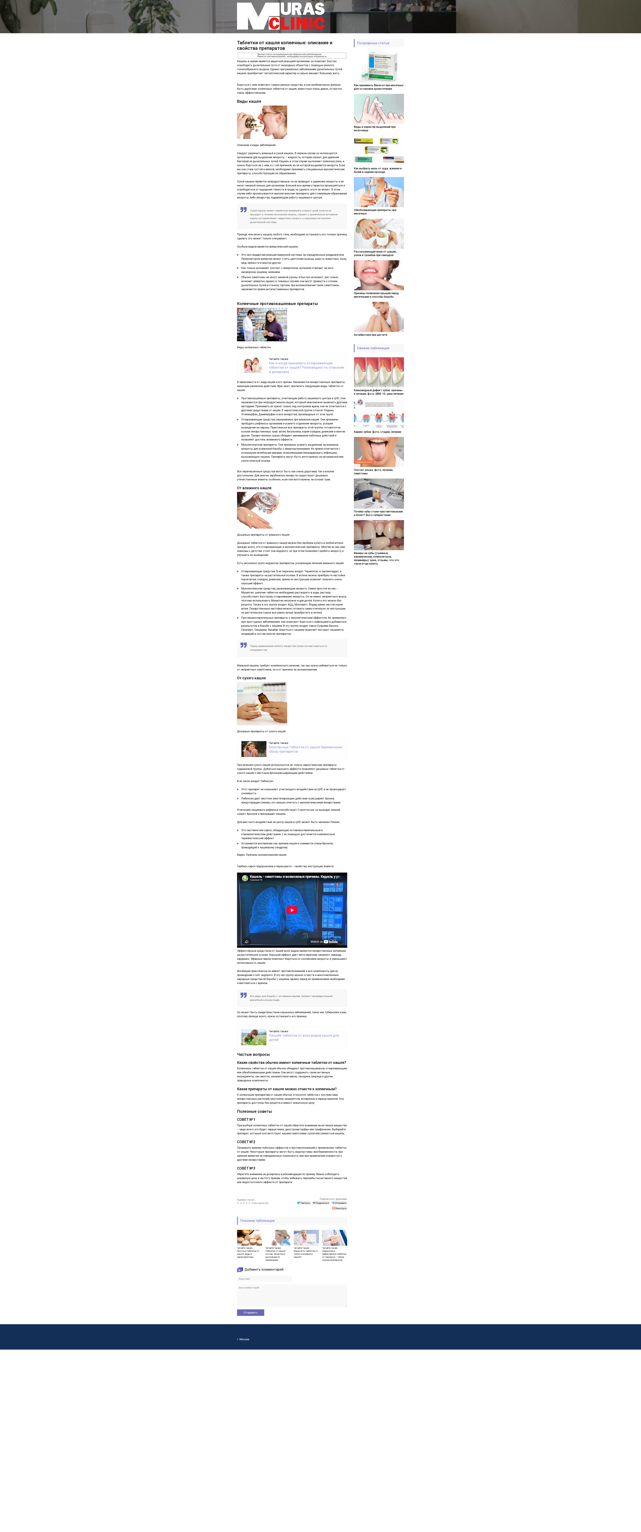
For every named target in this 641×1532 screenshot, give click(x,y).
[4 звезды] (247, 1203)
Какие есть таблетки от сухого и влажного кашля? (306, 1254)
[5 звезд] (249, 1203)
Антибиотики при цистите (370, 334)
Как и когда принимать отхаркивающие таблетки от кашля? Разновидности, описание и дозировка (306, 367)
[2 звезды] (241, 1203)
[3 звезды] (244, 1203)
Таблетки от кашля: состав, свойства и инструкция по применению (275, 1255)
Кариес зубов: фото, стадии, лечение (377, 431)
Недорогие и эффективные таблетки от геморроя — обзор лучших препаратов (334, 1255)
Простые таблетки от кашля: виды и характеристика (248, 1254)
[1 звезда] (238, 1203)
